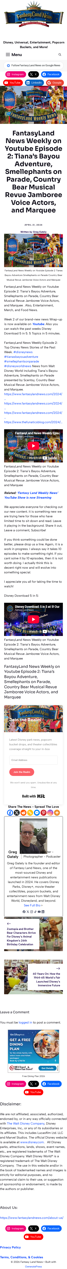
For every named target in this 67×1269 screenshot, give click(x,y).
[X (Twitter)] (27, 912)
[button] (59, 54)
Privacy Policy (10, 1247)
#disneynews (23, 352)
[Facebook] (10, 813)
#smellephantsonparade (21, 361)
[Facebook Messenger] (37, 813)
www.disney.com (32, 1142)
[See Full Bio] (42, 905)
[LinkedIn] (43, 912)
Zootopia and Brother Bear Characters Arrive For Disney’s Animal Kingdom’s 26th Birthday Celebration (21, 936)
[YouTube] (39, 912)
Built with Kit (33, 796)
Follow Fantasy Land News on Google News (36, 65)
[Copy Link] (30, 813)
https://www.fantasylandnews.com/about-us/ (31, 1218)
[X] (17, 813)
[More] (57, 813)
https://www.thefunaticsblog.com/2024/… (33, 422)
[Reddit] (23, 813)
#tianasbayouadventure (21, 357)
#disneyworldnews (17, 366)
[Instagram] (50, 813)
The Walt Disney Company (25, 1123)
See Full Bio (32, 905)
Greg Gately (40, 231)
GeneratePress (33, 1266)
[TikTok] (35, 912)
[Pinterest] (44, 813)
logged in (25, 1022)
